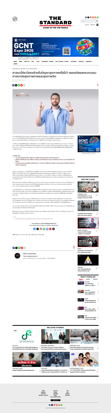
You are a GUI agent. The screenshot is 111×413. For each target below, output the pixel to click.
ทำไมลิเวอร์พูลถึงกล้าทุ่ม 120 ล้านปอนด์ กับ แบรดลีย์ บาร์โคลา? (90, 301)
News (21, 368)
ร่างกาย (23, 234)
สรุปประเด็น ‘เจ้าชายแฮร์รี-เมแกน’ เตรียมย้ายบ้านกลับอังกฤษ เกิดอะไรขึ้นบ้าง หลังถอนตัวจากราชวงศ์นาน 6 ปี (85, 251)
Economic (80, 194)
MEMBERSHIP (55, 400)
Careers (55, 393)
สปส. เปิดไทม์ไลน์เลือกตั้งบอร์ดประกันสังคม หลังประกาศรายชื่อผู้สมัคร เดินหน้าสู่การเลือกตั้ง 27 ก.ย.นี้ (85, 270)
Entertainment (75, 368)
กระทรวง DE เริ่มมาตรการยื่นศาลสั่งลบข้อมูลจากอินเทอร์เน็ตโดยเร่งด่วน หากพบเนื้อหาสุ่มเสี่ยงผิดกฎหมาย (25, 348)
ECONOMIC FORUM (47, 61)
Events (68, 393)
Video (55, 392)
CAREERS (89, 61)
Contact (67, 395)
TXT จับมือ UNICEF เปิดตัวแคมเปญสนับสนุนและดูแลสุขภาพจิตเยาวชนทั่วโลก (83, 371)
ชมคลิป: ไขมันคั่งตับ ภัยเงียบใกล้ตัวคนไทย (23, 370)
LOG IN (87, 24)
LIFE (37, 61)
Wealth (55, 390)
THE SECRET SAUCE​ (62, 61)
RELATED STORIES (55, 327)
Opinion (43, 393)
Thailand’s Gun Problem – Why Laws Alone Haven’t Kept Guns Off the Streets (85, 214)
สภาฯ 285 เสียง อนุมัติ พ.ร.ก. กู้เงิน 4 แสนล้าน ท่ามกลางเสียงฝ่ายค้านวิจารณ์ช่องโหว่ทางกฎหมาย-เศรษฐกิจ (90, 284)
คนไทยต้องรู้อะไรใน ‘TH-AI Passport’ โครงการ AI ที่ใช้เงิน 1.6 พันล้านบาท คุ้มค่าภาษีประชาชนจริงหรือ (85, 197)
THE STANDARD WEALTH (20, 80)
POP (32, 61)
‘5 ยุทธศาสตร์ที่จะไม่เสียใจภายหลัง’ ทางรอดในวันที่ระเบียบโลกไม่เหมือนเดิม (84, 233)
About (55, 395)
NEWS (20, 61)
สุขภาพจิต (41, 234)
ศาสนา (18, 234)
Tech (85, 194)
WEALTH (26, 61)
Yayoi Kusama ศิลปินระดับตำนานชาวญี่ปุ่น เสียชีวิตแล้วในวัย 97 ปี (90, 318)
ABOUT (16, 63)
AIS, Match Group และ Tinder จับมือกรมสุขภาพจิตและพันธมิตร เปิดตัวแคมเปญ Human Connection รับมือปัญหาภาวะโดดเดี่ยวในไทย (53, 348)
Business (16, 69)
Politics (87, 281)
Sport (86, 298)
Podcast (43, 392)
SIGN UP (92, 24)
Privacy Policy (43, 395)
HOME (15, 61)
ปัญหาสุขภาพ (35, 234)
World (79, 230)
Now (68, 392)
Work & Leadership (29, 69)
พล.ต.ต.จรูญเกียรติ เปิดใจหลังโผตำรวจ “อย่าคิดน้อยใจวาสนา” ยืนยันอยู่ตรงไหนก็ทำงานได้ (91, 293)
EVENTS (81, 61)
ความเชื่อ (28, 234)
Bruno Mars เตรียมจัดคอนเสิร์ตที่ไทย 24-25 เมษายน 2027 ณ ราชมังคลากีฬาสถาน (91, 310)
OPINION (73, 61)
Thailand (84, 230)
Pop (68, 390)
